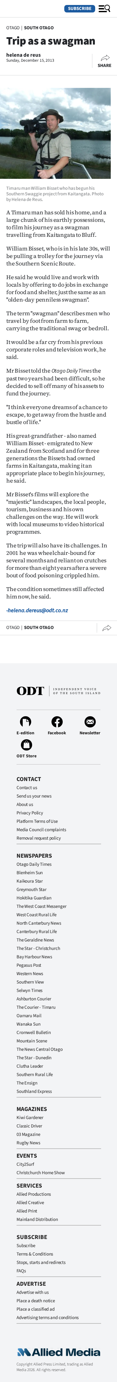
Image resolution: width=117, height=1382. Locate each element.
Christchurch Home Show (41, 1173)
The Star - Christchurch (38, 948)
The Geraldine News (35, 940)
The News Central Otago (40, 1049)
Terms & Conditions (35, 1254)
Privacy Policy (30, 813)
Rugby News (28, 1143)
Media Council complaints (41, 830)
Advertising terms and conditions (48, 1317)
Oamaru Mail (29, 1016)
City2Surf (25, 1164)
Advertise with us (32, 1292)
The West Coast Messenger (41, 906)
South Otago (39, 28)
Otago (13, 28)
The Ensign (27, 1083)
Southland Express (34, 1091)
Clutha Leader (30, 1066)
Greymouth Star (31, 889)
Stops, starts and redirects (41, 1262)
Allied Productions (34, 1194)
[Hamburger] (104, 9)
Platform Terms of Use (37, 821)
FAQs (21, 1271)
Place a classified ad (36, 1309)
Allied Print (27, 1211)
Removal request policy (39, 838)
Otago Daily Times (34, 864)
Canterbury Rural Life (37, 931)
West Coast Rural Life (36, 915)
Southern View (30, 982)
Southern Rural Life (35, 1074)
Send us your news (34, 796)
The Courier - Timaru (36, 1007)
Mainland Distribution (37, 1219)
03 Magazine (28, 1134)
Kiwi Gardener (30, 1117)
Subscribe (79, 8)
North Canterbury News (39, 923)
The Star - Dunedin (34, 1058)
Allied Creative (30, 1202)
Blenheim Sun (30, 873)
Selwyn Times (29, 990)
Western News (30, 973)
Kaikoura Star (30, 881)
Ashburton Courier (34, 999)
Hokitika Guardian (34, 898)
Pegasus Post (29, 965)
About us (25, 804)
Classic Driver (29, 1126)
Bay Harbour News (34, 957)
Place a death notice (36, 1301)
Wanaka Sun (29, 1024)
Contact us (27, 787)
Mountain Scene (32, 1041)
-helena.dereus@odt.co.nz (37, 610)
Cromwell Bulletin (34, 1032)
